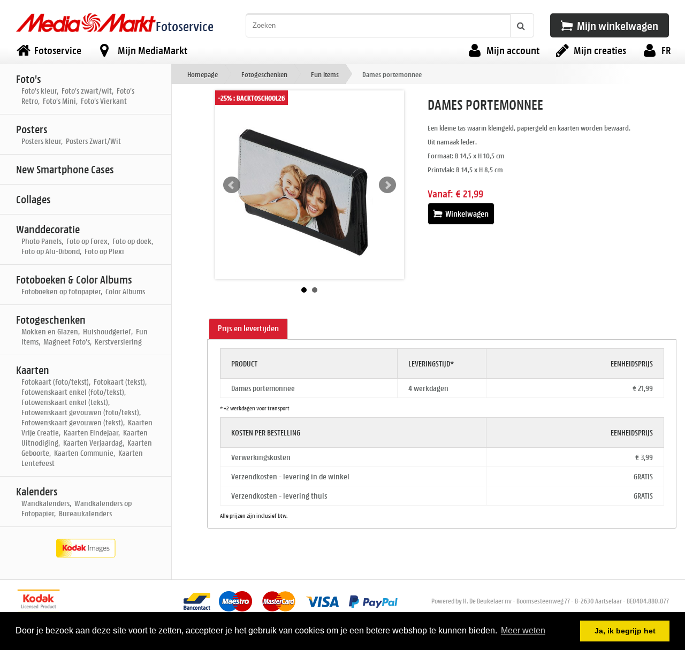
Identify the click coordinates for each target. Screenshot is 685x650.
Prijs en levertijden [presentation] (248, 328)
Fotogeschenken (264, 74)
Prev (231, 185)
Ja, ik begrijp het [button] (625, 630)
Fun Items (325, 74)
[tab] (248, 329)
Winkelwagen (466, 214)
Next (387, 185)
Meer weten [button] (523, 630)
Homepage (202, 74)
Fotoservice (185, 26)
